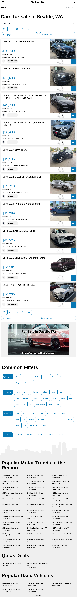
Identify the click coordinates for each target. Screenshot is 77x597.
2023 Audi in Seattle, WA (10, 506)
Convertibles (28, 383)
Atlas (17, 425)
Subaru (45, 392)
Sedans (25, 377)
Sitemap (38, 595)
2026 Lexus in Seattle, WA (10, 529)
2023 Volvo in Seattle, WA (60, 517)
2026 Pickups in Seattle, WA (36, 541)
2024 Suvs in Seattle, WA (35, 476)
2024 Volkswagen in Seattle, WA (12, 517)
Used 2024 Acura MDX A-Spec (18, 231)
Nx (47, 413)
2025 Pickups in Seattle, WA (60, 529)
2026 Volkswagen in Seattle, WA (62, 541)
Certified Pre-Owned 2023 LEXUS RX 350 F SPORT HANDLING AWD (24, 96)
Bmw (17, 404)
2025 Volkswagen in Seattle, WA (12, 494)
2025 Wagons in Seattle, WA (36, 535)
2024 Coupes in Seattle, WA (11, 541)
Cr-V (50, 419)
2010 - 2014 (51, 434)
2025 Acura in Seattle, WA (35, 517)
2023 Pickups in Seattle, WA (11, 535)
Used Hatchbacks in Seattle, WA (62, 584)
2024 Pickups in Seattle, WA (60, 511)
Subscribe (73, 7)
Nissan (55, 398)
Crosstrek (31, 413)
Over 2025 (29, 434)
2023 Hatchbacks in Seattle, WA (37, 511)
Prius (24, 425)
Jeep (50, 404)
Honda (53, 392)
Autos (3, 7)
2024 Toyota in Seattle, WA (10, 482)
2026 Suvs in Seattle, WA (10, 488)
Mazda (63, 398)
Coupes (54, 377)
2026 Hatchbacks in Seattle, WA (62, 535)
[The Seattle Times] (38, 2)
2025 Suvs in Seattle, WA (10, 476)
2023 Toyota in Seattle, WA (35, 500)
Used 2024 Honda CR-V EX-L (18, 68)
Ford (30, 404)
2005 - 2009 (62, 434)
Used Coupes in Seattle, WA (35, 590)
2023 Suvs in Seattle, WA (59, 476)
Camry (54, 413)
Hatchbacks (35, 377)
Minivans (62, 377)
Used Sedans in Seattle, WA (35, 584)
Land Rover (26, 398)
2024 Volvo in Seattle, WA (35, 523)
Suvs (17, 377)
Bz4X (17, 419)
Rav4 (17, 413)
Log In (67, 7)
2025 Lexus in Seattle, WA (60, 500)
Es (70, 413)
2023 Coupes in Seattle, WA (11, 546)
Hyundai (36, 398)
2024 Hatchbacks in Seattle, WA (37, 529)
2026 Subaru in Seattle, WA (35, 546)
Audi (60, 392)
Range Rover (33, 425)
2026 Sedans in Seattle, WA (11, 523)
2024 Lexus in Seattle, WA (60, 488)
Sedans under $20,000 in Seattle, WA (37, 565)
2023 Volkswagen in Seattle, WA (62, 506)
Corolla (41, 413)
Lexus (25, 392)
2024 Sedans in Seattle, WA (60, 482)
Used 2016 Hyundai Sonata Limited (21, 204)
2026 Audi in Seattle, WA (59, 546)
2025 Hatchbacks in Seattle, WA (62, 523)
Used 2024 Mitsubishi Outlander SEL (21, 177)
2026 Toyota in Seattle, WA (35, 488)
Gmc (70, 398)
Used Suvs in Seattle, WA (10, 584)
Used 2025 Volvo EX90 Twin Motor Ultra (23, 258)
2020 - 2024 (19, 434)
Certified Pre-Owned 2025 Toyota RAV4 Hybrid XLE (23, 123)
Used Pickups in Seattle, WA (11, 590)
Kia (24, 404)
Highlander (41, 419)
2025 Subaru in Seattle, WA (60, 494)
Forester (31, 419)
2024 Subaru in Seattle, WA (35, 506)
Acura (67, 392)
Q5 (56, 419)
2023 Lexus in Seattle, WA (35, 494)
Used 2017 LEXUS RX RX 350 (18, 41)
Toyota (18, 392)
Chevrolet (45, 398)
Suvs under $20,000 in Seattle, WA (13, 564)
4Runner (63, 413)
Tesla (57, 404)
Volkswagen (35, 392)
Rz (62, 419)
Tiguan (44, 425)
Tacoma (69, 419)
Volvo (17, 398)
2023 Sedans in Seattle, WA (11, 511)
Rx (23, 413)
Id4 (24, 419)
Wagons (18, 383)
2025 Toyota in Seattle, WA (35, 482)
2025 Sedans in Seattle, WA (11, 500)
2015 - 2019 (40, 434)
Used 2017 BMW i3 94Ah (15, 149)
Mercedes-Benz (40, 404)
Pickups (45, 377)
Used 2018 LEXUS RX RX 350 (18, 285)
